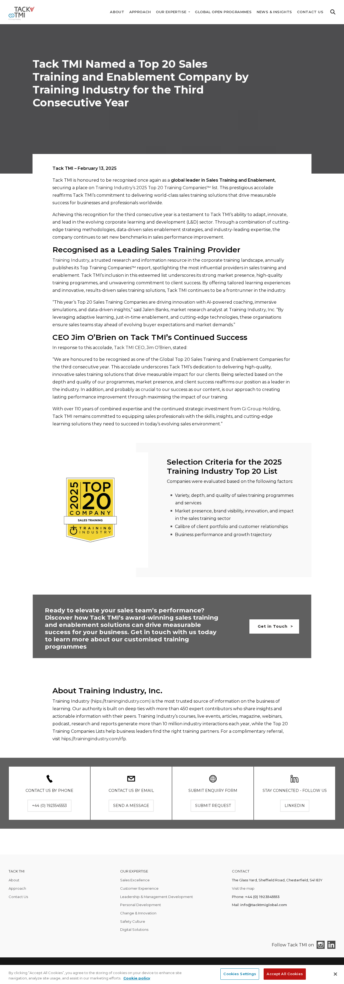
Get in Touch (273, 626)
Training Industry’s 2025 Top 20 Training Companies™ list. (156, 187)
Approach (140, 12)
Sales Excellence (135, 880)
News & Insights (274, 12)
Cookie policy (136, 978)
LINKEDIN (295, 805)
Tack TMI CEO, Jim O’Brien (142, 347)
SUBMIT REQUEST (213, 805)
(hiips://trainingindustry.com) (121, 701)
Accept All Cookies (285, 974)
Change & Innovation (138, 913)
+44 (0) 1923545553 (262, 897)
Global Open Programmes (223, 12)
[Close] (335, 974)
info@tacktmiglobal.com (263, 905)
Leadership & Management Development (156, 897)
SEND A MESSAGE (131, 805)
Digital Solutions (134, 929)
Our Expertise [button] (172, 12)
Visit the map (243, 888)
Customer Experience (139, 888)
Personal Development (140, 905)
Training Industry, (71, 260)
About (117, 12)
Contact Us (310, 12)
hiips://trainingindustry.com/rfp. (94, 738)
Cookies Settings (239, 974)
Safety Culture (132, 921)
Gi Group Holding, (261, 408)
